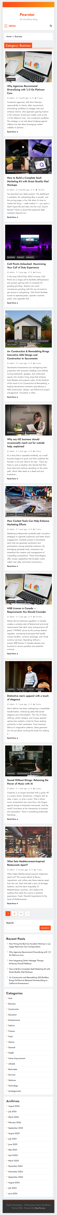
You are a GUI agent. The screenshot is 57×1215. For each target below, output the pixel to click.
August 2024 (14, 1182)
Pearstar (27, 14)
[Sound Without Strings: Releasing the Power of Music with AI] (28, 760)
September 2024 (15, 1177)
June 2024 (12, 1193)
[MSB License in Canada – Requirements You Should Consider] (28, 589)
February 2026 (14, 1122)
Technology (22, 171)
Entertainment (23, 773)
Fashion (20, 514)
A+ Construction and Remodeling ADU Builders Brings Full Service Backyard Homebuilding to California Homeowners (29, 980)
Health (11, 1052)
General (11, 1047)
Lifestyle (30, 689)
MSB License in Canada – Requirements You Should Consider (26, 610)
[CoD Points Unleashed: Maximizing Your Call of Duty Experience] (28, 242)
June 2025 (12, 1144)
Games (11, 1042)
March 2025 (13, 1160)
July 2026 (12, 1111)
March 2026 (13, 1117)
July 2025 (12, 1138)
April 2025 (13, 1155)
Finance (20, 257)
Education (12, 1014)
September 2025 (15, 1128)
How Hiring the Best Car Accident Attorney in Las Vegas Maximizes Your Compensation (30, 945)
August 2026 (14, 1106)
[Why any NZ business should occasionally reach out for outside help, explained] (28, 420)
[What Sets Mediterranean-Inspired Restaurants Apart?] (28, 842)
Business (11, 79)
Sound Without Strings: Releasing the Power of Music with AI (27, 781)
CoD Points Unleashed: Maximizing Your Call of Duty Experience (26, 265)
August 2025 (13, 1133)
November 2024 (15, 1171)
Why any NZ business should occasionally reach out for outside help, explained (26, 442)
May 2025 (12, 1149)
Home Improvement (40, 341)
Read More (11, 131)
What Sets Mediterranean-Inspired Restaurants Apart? (26, 863)
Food (10, 1036)
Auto (10, 998)
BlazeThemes (40, 1208)
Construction (23, 341)
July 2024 (12, 1188)
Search (10, 923)
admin (12, 98)
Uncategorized (14, 1091)
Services (30, 257)
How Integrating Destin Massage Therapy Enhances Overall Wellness (26, 962)
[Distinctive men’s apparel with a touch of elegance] (28, 676)
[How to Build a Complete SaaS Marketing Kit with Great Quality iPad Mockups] (28, 156)
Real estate (12, 345)
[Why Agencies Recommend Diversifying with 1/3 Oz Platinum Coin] (28, 66)
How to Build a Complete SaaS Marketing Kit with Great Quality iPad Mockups (28, 181)
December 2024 (15, 1166)
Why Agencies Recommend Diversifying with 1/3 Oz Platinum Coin (26, 89)
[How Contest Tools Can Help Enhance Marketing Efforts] (28, 501)
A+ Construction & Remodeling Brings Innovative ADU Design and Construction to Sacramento (28, 355)
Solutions (31, 432)
